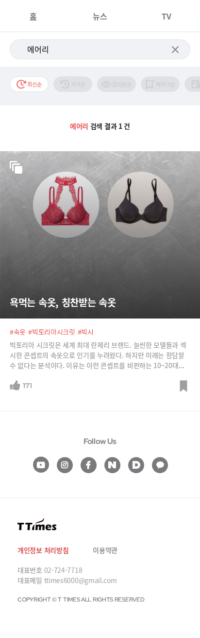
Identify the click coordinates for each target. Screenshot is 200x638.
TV (166, 16)
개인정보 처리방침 (42, 550)
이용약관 (105, 550)
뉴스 (100, 16)
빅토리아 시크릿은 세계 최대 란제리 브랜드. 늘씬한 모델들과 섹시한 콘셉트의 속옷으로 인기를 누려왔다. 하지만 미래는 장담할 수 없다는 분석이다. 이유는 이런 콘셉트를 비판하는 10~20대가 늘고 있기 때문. (98, 355)
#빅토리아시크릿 (51, 331)
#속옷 (18, 331)
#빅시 (86, 331)
